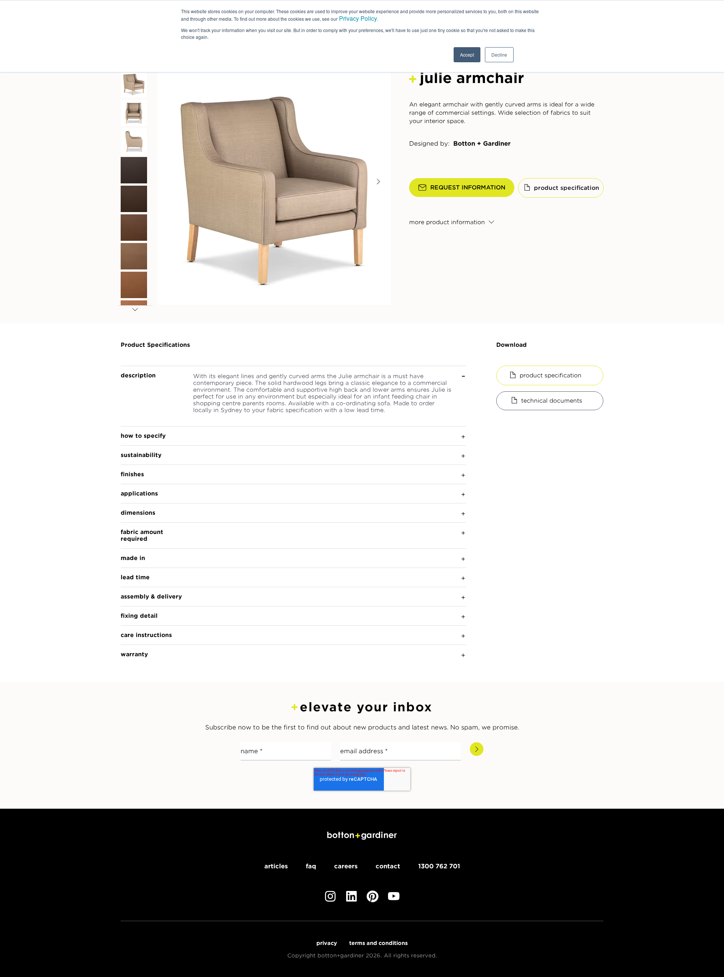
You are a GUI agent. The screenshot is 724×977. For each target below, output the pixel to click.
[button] (154, 396)
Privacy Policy (358, 18)
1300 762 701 (439, 866)
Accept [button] (467, 54)
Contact (388, 866)
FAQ (311, 866)
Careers (345, 866)
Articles (276, 866)
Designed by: (429, 144)
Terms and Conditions (378, 943)
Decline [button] (499, 54)
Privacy (326, 943)
